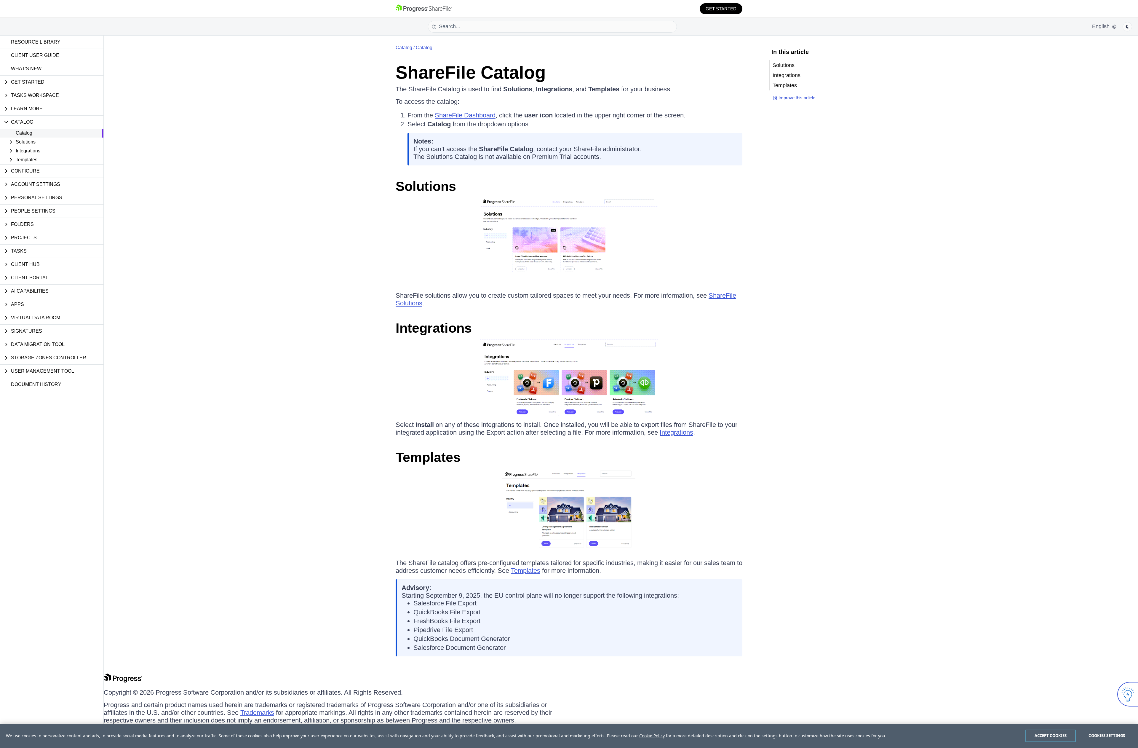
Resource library (35, 41)
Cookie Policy (652, 736)
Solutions (426, 186)
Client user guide (35, 55)
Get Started (721, 8)
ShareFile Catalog (471, 72)
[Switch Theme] (1127, 26)
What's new (26, 68)
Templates (428, 457)
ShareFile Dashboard (465, 115)
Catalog (24, 132)
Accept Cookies (1051, 735)
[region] (569, 736)
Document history (36, 384)
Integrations (434, 328)
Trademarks (257, 712)
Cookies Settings (1107, 735)
